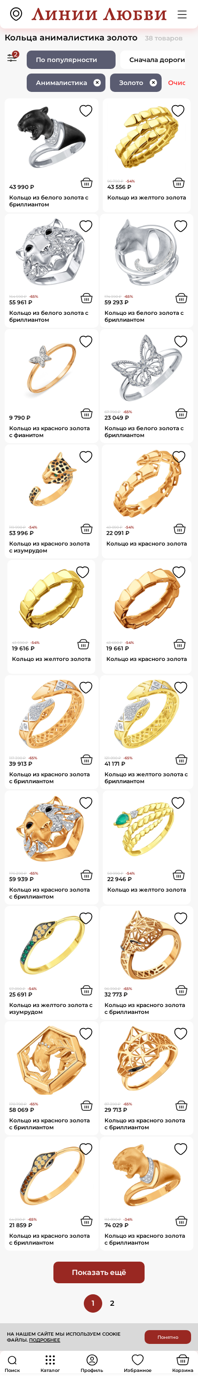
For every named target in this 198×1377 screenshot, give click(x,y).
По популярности (66, 60)
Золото (137, 83)
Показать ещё (99, 1272)
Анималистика (67, 83)
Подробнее (44, 1340)
